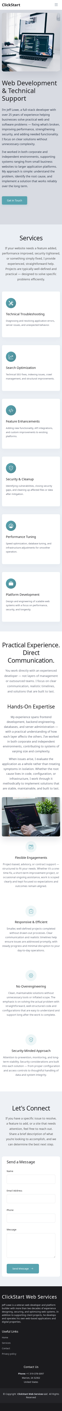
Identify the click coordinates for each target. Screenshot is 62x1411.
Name (10, 1171)
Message (11, 1229)
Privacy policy (9, 1354)
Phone (10, 1210)
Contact (6, 1348)
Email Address (14, 1190)
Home (5, 1337)
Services (6, 1343)
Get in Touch (14, 200)
